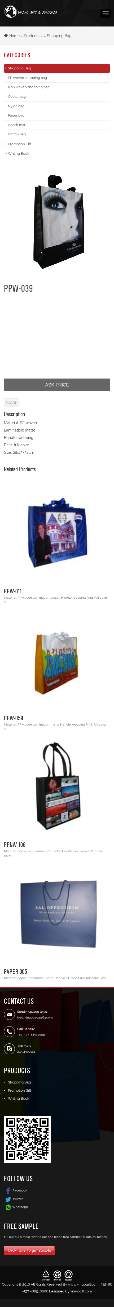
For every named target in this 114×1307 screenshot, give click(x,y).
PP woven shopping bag (27, 78)
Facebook (19, 1190)
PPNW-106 (14, 844)
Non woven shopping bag (29, 87)
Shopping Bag (59, 36)
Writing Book (18, 153)
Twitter (17, 1199)
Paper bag (16, 115)
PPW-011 (13, 591)
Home (14, 36)
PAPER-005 (15, 971)
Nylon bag (16, 106)
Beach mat (16, 125)
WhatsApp (20, 1207)
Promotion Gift (19, 144)
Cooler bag (17, 97)
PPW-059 (13, 718)
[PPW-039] (57, 222)
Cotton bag (17, 134)
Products (32, 36)
